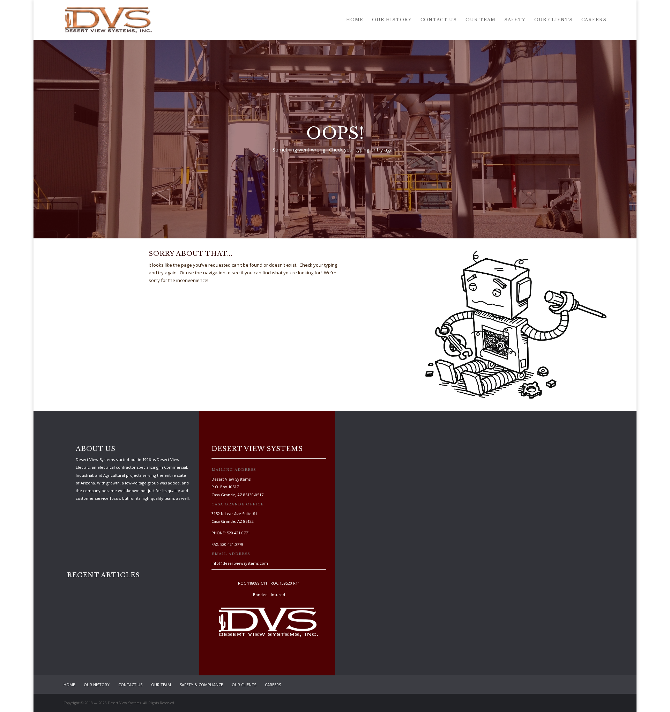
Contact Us (438, 19)
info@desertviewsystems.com (239, 563)
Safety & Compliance (201, 684)
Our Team (481, 19)
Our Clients (553, 19)
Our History (392, 19)
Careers (593, 19)
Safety (515, 19)
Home (354, 19)
